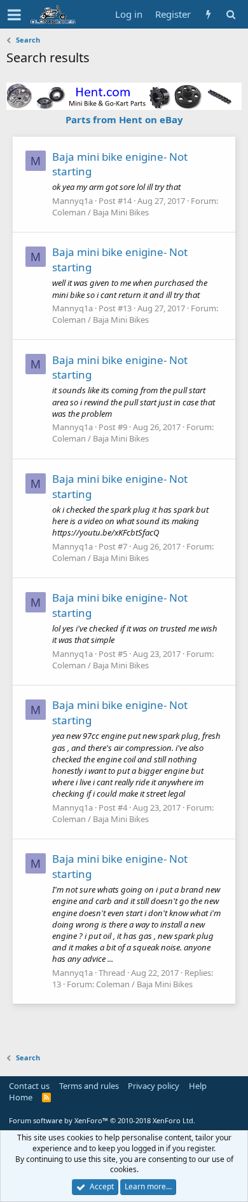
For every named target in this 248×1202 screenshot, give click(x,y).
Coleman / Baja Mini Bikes (100, 212)
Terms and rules (89, 1085)
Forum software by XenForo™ (102, 1120)
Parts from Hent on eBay (124, 119)
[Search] (230, 14)
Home (20, 1097)
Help (198, 1085)
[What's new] (208, 14)
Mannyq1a (72, 200)
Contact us (29, 1085)
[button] (14, 14)
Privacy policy (153, 1085)
